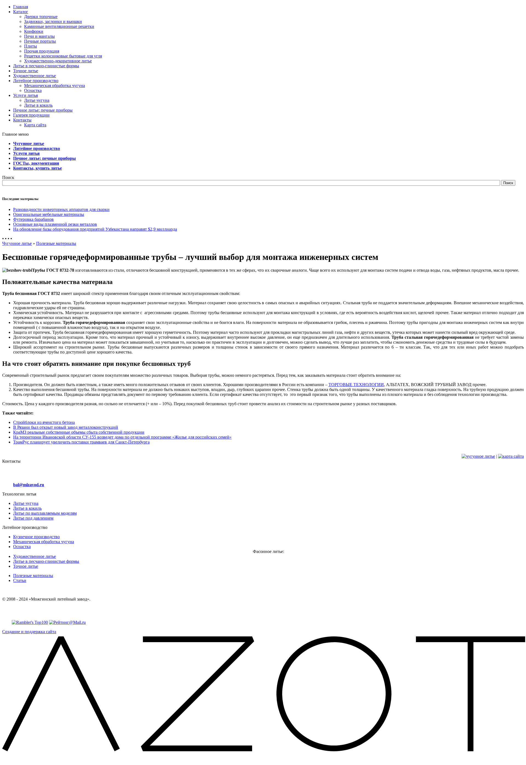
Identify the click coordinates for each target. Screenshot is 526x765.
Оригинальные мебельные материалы (48, 214)
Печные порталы (40, 41)
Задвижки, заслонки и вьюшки (53, 21)
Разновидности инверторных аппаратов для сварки (61, 209)
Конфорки (33, 31)
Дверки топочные (41, 16)
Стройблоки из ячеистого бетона (44, 422)
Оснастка (33, 90)
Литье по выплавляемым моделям (45, 513)
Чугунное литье (28, 143)
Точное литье (25, 566)
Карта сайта (35, 125)
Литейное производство (36, 148)
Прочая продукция (41, 51)
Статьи (19, 580)
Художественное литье (34, 556)
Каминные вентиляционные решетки (59, 26)
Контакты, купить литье (37, 168)
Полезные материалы (56, 243)
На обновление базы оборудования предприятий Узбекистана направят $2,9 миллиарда (95, 229)
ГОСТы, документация (36, 163)
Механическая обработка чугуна (54, 85)
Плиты (30, 46)
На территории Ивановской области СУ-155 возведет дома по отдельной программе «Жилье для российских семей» (122, 437)
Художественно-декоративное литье (58, 61)
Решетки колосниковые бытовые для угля (63, 56)
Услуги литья (26, 153)
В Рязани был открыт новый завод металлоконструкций (65, 427)
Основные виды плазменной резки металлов (55, 224)
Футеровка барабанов (33, 219)
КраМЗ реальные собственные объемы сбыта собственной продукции (78, 432)
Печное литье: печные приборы (44, 158)
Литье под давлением (33, 518)
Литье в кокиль (38, 105)
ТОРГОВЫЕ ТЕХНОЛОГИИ (356, 384)
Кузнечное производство (36, 536)
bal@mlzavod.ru (28, 484)
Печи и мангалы (39, 36)
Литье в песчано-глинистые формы (46, 561)
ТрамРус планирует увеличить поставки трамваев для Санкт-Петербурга (81, 442)
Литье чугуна (36, 100)
